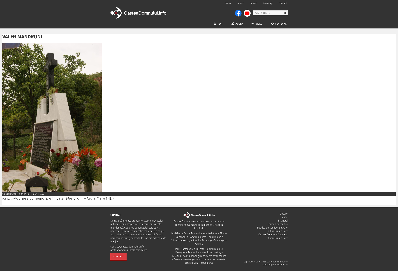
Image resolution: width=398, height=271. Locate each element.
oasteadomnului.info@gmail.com (128, 250)
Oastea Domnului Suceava (273, 234)
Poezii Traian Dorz (278, 238)
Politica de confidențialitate (272, 227)
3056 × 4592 (38, 193)
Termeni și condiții (278, 224)
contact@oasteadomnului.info (127, 246)
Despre (253, 3)
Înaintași (268, 3)
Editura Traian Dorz (277, 231)
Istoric (240, 3)
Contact (283, 3)
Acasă (228, 3)
